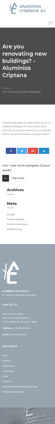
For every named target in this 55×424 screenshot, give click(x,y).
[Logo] (27, 8)
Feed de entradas (15, 219)
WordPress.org (14, 229)
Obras (5, 376)
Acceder (11, 214)
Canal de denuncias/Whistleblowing (19, 386)
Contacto (6, 381)
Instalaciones (8, 365)
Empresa (6, 360)
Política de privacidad (12, 391)
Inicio (4, 355)
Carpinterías (8, 371)
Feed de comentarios (17, 224)
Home (5, 88)
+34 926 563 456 (21, 328)
